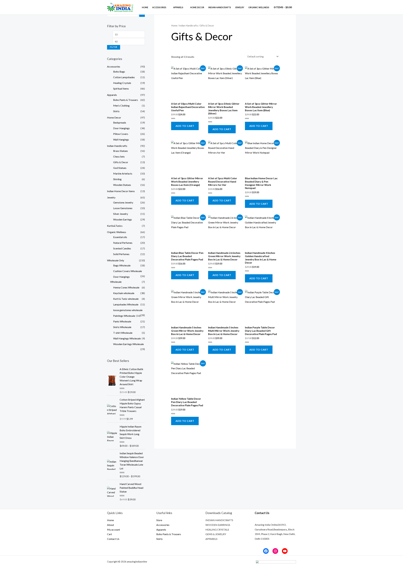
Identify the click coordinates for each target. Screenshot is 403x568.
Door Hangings (121, 128)
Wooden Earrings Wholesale (128, 344)
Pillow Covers (120, 133)
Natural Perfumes (122, 242)
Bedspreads (119, 122)
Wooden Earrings (122, 219)
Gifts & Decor (120, 162)
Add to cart (185, 125)
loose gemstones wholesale (127, 310)
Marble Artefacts (122, 173)
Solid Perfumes (121, 254)
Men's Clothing (121, 105)
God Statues (119, 167)
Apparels (178, 7)
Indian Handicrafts (219, 7)
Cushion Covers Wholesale (127, 271)
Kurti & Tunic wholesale (126, 298)
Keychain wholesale (123, 293)
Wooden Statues (122, 184)
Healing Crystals (122, 82)
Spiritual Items (121, 88)
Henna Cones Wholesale (126, 287)
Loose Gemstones (122, 208)
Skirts (116, 111)
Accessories (159, 7)
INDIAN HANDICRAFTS (219, 520)
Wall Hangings (121, 139)
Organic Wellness (258, 7)
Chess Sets (119, 156)
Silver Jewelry (120, 213)
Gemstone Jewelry (123, 202)
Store (159, 520)
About (110, 524)
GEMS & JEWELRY (215, 534)
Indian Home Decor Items (121, 191)
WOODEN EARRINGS (217, 524)
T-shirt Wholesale (122, 332)
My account (113, 529)
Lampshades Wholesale (125, 304)
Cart (109, 534)
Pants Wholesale (122, 321)
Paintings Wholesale (124, 315)
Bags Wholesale (122, 265)
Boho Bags (119, 71)
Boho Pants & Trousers (125, 99)
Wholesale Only (115, 260)
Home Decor (197, 7)
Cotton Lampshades (124, 77)
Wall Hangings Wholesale (127, 338)
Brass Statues (120, 150)
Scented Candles (122, 248)
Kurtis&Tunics (114, 225)
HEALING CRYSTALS (217, 529)
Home (145, 7)
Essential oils (120, 237)
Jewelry (239, 7)
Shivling (117, 179)
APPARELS (211, 538)
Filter (113, 47)
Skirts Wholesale (122, 327)
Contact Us (113, 538)
